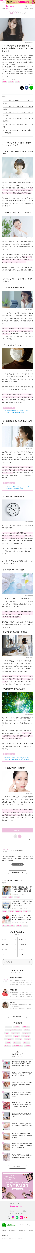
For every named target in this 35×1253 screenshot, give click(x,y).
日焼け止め (27, 911)
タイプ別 (28, 1045)
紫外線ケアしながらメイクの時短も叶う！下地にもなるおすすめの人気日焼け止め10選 (18, 758)
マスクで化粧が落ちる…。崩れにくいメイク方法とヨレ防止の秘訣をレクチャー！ (18, 412)
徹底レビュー (10, 925)
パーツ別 (27, 1039)
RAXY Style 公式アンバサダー (14, 1030)
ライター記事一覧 (17, 864)
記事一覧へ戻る (17, 872)
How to (5, 81)
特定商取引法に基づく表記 (16, 1213)
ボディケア (22, 944)
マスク (17, 81)
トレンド (8, 1036)
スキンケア (5, 939)
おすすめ (11, 911)
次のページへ (17, 830)
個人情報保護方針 (12, 1230)
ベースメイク (11, 79)
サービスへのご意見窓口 (21, 1211)
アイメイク (5, 944)
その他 (21, 955)
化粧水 (8, 1042)
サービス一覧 (4, 1238)
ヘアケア (4, 950)
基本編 (10, 897)
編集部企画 (19, 911)
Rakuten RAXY (10, 7)
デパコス (26, 1042)
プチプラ (18, 1039)
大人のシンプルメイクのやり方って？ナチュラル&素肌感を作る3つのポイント (17, 487)
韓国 (4, 925)
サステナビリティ (21, 1238)
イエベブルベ (9, 1039)
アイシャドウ (26, 1033)
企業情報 (4, 1230)
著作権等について (22, 1230)
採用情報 (31, 1230)
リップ (16, 1036)
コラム (4, 955)
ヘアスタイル (25, 1036)
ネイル (21, 950)
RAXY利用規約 (10, 1211)
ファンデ (11, 81)
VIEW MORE (17, 1016)
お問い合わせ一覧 (12, 1238)
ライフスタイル (17, 1045)
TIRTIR (25, 925)
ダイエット (17, 1042)
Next (30, 840)
